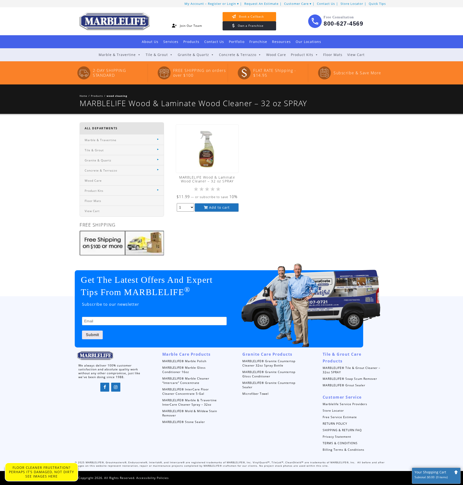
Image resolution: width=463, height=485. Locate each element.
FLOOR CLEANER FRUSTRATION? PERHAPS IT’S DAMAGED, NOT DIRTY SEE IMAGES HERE (41, 471)
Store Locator (351, 3)
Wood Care (276, 54)
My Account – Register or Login (210, 3)
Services (170, 41)
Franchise (258, 41)
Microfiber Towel (255, 394)
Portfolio (237, 41)
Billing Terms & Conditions (343, 450)
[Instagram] (115, 387)
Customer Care (296, 3)
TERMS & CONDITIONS (340, 443)
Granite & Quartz (193, 54)
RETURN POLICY (335, 424)
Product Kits (302, 54)
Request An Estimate (261, 3)
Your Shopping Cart (431, 474)
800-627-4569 (343, 23)
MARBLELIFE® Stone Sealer (183, 422)
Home (83, 95)
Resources (281, 41)
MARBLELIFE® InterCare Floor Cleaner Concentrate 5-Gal (185, 391)
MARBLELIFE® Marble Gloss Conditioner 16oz (184, 370)
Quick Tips (377, 3)
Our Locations (308, 41)
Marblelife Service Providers (345, 404)
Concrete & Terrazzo (237, 54)
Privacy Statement (337, 437)
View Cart (356, 54)
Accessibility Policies (152, 478)
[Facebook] (104, 387)
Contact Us (326, 3)
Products (191, 41)
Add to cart (219, 207)
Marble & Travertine (117, 54)
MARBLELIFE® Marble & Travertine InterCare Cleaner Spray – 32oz (189, 402)
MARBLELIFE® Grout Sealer (344, 385)
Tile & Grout (157, 54)
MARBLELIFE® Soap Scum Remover (350, 379)
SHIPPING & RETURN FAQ (342, 430)
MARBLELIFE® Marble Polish (184, 361)
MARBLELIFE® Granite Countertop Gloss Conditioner (268, 374)
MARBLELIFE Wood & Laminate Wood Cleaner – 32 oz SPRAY (207, 179)
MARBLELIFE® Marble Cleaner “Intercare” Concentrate (185, 380)
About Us (150, 41)
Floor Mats (332, 54)
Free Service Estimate (340, 417)
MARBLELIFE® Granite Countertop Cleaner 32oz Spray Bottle (268, 363)
